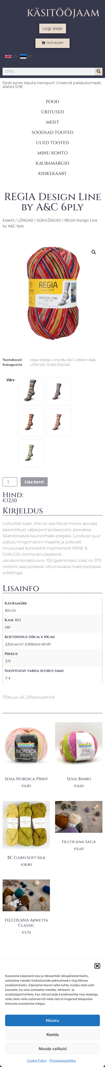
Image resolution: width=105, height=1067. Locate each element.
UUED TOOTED (52, 143)
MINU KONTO (52, 153)
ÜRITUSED (52, 112)
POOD (52, 102)
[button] (97, 965)
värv (10, 380)
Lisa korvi (34, 481)
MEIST (52, 122)
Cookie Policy (37, 1060)
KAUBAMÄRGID (52, 163)
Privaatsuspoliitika (62, 1060)
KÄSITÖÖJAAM (63, 13)
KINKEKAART (52, 174)
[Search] (98, 71)
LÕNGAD (25, 220)
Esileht (8, 220)
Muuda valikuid (53, 1048)
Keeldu (52, 1034)
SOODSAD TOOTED (52, 132)
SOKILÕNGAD (49, 220)
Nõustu (52, 1020)
